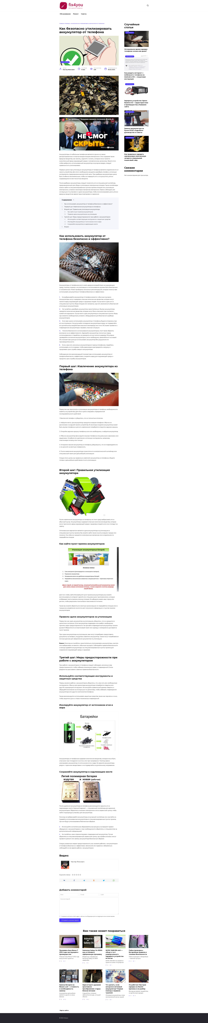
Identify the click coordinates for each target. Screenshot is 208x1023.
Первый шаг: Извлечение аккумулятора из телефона (82, 206)
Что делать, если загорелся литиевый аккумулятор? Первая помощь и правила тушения (114, 989)
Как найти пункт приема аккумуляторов (80, 212)
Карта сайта (64, 1010)
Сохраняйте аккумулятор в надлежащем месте (83, 224)
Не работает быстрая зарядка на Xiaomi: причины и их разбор (137, 987)
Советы (84, 14)
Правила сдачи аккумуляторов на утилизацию (82, 214)
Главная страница (64, 23)
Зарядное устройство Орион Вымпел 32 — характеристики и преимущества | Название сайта (136, 104)
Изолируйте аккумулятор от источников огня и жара (84, 222)
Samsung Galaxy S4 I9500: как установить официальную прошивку (92, 952)
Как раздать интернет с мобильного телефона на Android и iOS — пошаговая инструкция (135, 76)
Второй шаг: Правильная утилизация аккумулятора (82, 209)
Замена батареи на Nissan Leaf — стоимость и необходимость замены (69, 988)
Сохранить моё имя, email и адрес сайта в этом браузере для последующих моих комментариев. (88, 916)
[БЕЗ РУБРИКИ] (136, 46)
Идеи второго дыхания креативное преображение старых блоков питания (91, 988)
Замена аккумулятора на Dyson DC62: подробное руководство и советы (134, 130)
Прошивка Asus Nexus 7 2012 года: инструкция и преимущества (68, 952)
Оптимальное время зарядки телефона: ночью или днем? (135, 50)
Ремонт (76, 14)
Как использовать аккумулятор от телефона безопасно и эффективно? (88, 204)
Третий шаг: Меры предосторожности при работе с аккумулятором (87, 217)
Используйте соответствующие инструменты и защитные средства (89, 219)
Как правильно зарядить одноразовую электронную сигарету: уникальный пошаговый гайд (135, 157)
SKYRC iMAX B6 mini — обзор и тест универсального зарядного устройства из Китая (115, 954)
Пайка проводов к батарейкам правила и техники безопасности (138, 952)
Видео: (66, 227)
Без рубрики (65, 62)
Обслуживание (65, 14)
